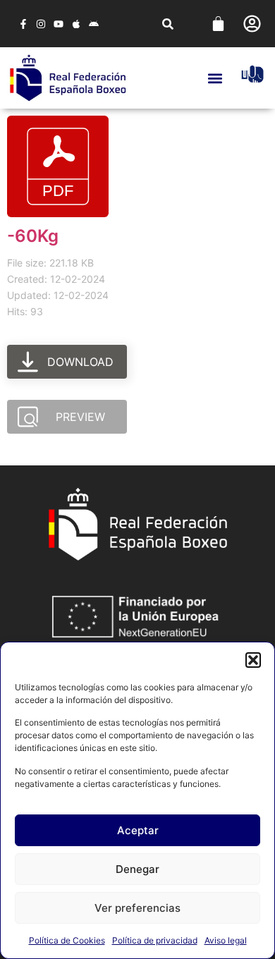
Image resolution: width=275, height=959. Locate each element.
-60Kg (33, 236)
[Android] (94, 23)
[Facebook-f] (23, 23)
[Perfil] (252, 23)
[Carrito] (218, 23)
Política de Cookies (67, 940)
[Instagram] (40, 23)
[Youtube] (58, 23)
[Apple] (76, 23)
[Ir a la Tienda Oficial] (252, 74)
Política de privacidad (154, 940)
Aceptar (138, 830)
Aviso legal (225, 940)
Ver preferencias (137, 908)
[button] (253, 660)
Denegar (137, 869)
